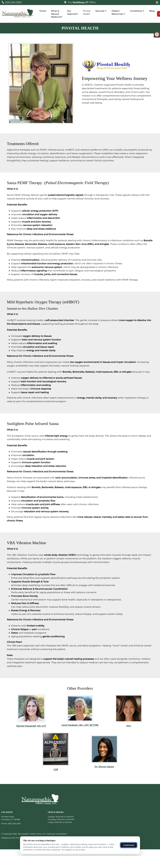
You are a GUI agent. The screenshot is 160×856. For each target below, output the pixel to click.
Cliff (56, 769)
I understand (128, 845)
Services (99, 11)
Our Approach (72, 12)
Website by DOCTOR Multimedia (15, 838)
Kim (128, 726)
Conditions (136, 11)
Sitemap (50, 834)
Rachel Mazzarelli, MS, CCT (31, 726)
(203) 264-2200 (13, 2)
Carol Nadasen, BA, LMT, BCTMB (80, 725)
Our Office (81, 2)
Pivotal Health (86, 12)
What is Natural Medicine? (56, 14)
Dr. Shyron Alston (104, 766)
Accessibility (61, 834)
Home (42, 11)
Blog (151, 11)
